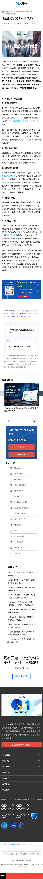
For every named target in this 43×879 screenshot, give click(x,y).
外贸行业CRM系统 (20, 519)
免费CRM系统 (19, 479)
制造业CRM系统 (19, 513)
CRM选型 (27, 11)
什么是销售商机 (19, 536)
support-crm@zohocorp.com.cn (19, 844)
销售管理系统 (18, 491)
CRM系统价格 (19, 474)
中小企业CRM (19, 542)
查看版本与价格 (21, 676)
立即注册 (21, 447)
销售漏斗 (17, 530)
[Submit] (38, 853)
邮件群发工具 (18, 553)
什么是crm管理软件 (21, 502)
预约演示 (21, 454)
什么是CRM (18, 496)
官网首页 (9, 11)
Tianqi (33, 23)
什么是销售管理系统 (21, 508)
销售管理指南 (18, 525)
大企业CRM (18, 548)
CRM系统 (29, 61)
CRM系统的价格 (8, 176)
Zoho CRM (23, 136)
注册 (24, 876)
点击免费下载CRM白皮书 (21, 745)
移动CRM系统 (11, 235)
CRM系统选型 (18, 11)
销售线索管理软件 (20, 485)
